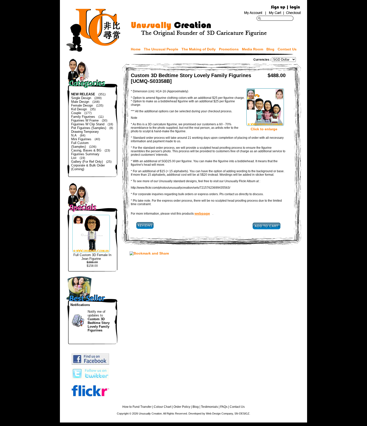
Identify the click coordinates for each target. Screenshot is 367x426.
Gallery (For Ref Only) (87, 161)
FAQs (223, 407)
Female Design (82, 105)
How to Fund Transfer (137, 407)
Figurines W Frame (85, 120)
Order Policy (182, 407)
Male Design (80, 102)
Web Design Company (219, 413)
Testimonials (209, 407)
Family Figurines (83, 117)
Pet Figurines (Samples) (88, 128)
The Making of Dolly (199, 49)
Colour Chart (162, 407)
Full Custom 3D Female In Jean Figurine (92, 257)
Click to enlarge (264, 129)
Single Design (81, 98)
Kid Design (79, 109)
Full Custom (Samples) (80, 144)
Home (136, 49)
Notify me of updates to (99, 321)
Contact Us (287, 49)
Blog (270, 49)
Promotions (229, 49)
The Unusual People (161, 49)
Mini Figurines (81, 139)
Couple (76, 113)
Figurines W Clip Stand (87, 124)
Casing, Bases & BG (86, 150)
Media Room (252, 49)
